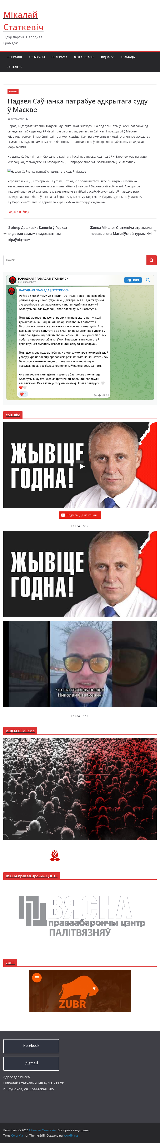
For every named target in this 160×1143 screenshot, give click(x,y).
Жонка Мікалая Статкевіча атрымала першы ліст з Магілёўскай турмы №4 (121, 230)
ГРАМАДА (128, 57)
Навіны (13, 91)
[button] (112, 57)
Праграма (59, 57)
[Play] (82, 466)
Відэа (105, 57)
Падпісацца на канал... (82, 515)
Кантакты (14, 67)
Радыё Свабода (18, 212)
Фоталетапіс (84, 57)
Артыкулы (37, 57)
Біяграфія (14, 57)
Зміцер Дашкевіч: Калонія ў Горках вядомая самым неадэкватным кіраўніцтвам (37, 233)
